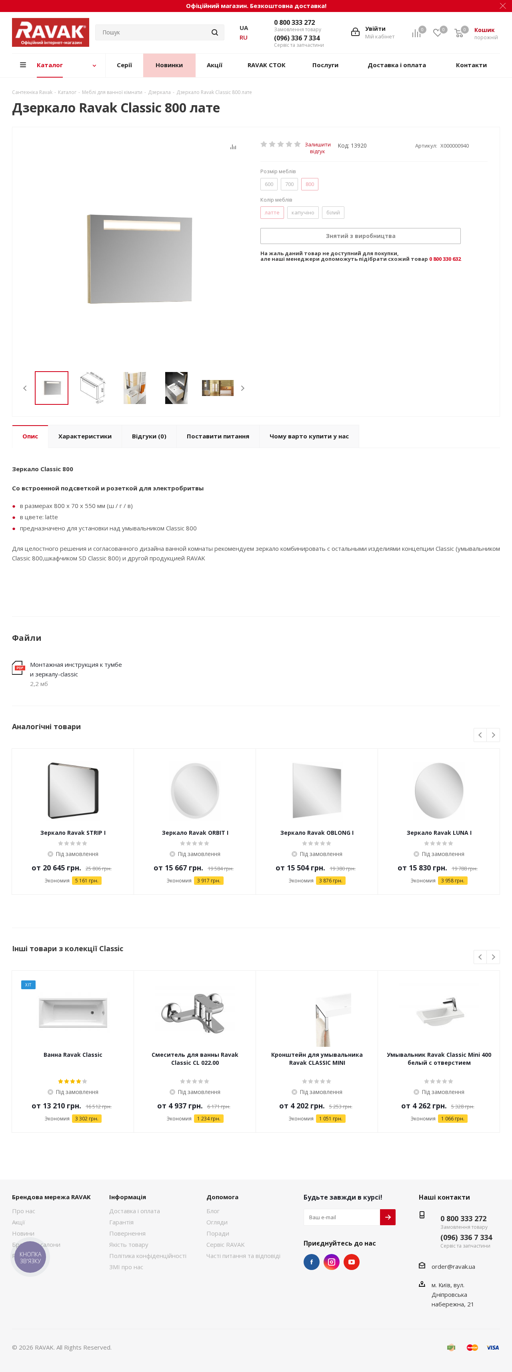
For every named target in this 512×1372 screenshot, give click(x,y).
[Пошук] (214, 32)
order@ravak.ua (453, 1266)
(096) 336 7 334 (297, 38)
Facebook (312, 1262)
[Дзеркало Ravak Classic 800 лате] (134, 259)
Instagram (332, 1262)
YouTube (352, 1262)
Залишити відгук (318, 144)
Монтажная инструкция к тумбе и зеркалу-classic (76, 669)
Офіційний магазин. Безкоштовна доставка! (256, 6)
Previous (25, 388)
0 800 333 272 (294, 22)
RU (244, 37)
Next (242, 388)
